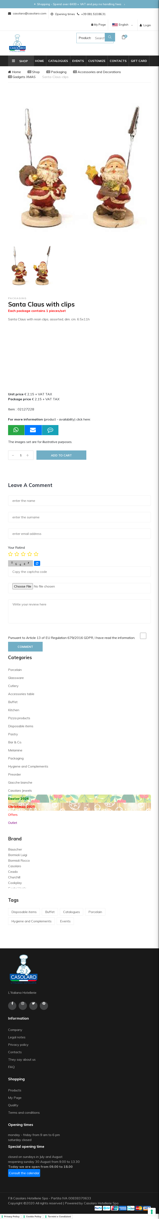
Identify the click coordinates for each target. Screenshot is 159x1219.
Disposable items (20, 726)
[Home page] (17, 43)
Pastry (13, 734)
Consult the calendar (24, 1173)
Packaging (58, 72)
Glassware (16, 678)
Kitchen (13, 710)
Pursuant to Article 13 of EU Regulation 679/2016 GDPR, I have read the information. (71, 638)
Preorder (14, 774)
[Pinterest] (44, 1006)
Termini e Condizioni (59, 1216)
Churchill (14, 877)
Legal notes (16, 1037)
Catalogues (58, 61)
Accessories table (21, 694)
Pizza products (19, 718)
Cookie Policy (33, 1216)
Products (81, 38)
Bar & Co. (15, 742)
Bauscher (15, 849)
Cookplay (15, 883)
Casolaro (14, 866)
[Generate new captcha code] (37, 563)
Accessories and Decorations (99, 72)
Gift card (139, 61)
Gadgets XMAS (24, 77)
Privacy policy (18, 1044)
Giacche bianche (20, 782)
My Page (99, 24)
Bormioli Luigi (17, 855)
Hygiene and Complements (28, 766)
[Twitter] (33, 1006)
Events (78, 61)
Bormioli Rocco (19, 860)
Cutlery (13, 686)
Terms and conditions (24, 1112)
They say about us (22, 1059)
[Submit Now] (33, 430)
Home (39, 61)
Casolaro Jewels (20, 790)
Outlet (12, 823)
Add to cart (61, 455)
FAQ (11, 1067)
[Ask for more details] (50, 430)
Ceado (13, 872)
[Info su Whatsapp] (16, 430)
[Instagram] (23, 1006)
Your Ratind (16, 547)
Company (15, 1030)
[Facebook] (12, 1006)
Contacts (118, 61)
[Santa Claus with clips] (31, 267)
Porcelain (15, 670)
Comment (25, 647)
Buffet (13, 702)
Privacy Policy (11, 1216)
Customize (96, 61)
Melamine (15, 750)
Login (147, 25)
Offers (13, 815)
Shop (35, 72)
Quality (13, 1105)
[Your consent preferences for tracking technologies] (152, 1212)
